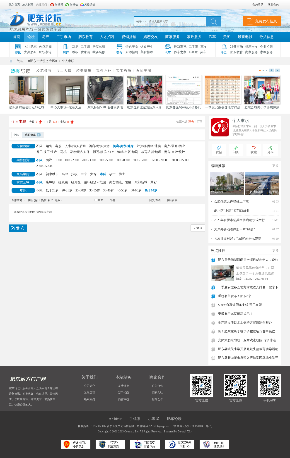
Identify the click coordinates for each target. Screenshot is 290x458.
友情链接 (123, 385)
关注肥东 (30, 46)
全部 (16, 134)
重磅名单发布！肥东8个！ (236, 296)
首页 (16, 37)
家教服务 (266, 52)
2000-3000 (89, 160)
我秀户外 (104, 70)
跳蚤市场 (236, 46)
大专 (93, 174)
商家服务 (172, 37)
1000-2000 (72, 160)
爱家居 (85, 52)
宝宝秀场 (124, 70)
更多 (57, 200)
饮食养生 (146, 46)
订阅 (200, 121)
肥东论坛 (11, 61)
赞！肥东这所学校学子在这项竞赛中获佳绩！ (246, 332)
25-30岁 (80, 190)
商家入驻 (157, 392)
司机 (63, 152)
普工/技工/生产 (46, 152)
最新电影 (245, 37)
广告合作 (157, 385)
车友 (204, 46)
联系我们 (89, 399)
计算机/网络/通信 (149, 146)
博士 (122, 174)
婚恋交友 (150, 37)
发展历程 (89, 392)
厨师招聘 (132, 52)
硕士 (112, 174)
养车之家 (180, 52)
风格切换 (89, 4)
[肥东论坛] (40, 20)
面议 (49, 160)
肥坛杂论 (45, 52)
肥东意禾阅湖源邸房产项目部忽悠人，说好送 (248, 260)
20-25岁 (67, 190)
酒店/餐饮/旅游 (99, 146)
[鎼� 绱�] (213, 21)
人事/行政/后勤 (75, 146)
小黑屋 (153, 419)
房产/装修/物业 (174, 146)
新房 (75, 46)
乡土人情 (64, 70)
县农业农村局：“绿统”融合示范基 (237, 238)
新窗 (100, 200)
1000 (58, 160)
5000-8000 (123, 160)
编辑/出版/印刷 (127, 152)
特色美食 (132, 46)
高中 (65, 174)
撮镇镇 (63, 182)
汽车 (212, 37)
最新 (30, 200)
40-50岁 (122, 190)
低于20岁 (52, 190)
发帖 (219, 152)
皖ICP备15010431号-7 (198, 426)
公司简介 (89, 385)
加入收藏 (27, 4)
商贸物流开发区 (120, 182)
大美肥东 (30, 52)
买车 (203, 52)
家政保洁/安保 (80, 152)
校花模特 (44, 70)
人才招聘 (107, 37)
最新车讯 (180, 46)
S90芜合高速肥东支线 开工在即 (240, 305)
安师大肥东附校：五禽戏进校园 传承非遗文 (247, 341)
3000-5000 (106, 160)
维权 (75, 52)
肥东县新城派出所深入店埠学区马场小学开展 (248, 358)
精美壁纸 (84, 70)
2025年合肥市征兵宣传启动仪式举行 (239, 220)
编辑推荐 (218, 166)
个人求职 (68, 61)
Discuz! (182, 431)
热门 (37, 200)
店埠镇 (50, 182)
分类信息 (266, 37)
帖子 (139, 21)
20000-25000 (180, 160)
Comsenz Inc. (131, 431)
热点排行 (218, 251)
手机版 (134, 419)
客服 (58, 146)
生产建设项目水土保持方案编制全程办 (245, 322)
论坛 (31, 37)
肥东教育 (85, 37)
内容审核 (123, 399)
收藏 (254, 152)
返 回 (199, 228)
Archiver (115, 419)
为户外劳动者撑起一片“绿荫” (234, 229)
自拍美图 (144, 70)
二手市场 (63, 37)
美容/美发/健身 (123, 146)
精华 (50, 200)
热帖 (43, 200)
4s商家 (193, 52)
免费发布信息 (266, 21)
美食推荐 (146, 52)
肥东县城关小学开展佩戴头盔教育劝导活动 (248, 349)
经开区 (76, 182)
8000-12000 (140, 160)
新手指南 (123, 392)
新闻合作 (157, 399)
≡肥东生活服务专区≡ (42, 61)
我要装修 (98, 52)
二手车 (193, 46)
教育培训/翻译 (151, 152)
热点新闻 (45, 46)
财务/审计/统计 (174, 152)
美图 (226, 37)
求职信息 (32, 134)
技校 (74, 174)
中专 (84, 174)
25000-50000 (44, 166)
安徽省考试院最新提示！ (235, 313)
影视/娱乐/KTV (103, 152)
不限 (39, 146)
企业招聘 (266, 46)
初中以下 (52, 174)
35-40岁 (108, 190)
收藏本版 (185, 121)
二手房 (85, 46)
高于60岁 (151, 190)
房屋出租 (98, 46)
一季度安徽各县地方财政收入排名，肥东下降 (248, 288)
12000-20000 (159, 160)
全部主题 (17, 200)
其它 (153, 182)
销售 (49, 146)
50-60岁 (136, 190)
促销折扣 (129, 37)
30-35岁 (94, 190)
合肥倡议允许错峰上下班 (231, 201)
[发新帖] (18, 228)
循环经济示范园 (95, 182)
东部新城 (141, 182)
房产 (45, 37)
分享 (270, 152)
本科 (103, 174)
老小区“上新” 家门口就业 (231, 210)
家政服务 (194, 37)
